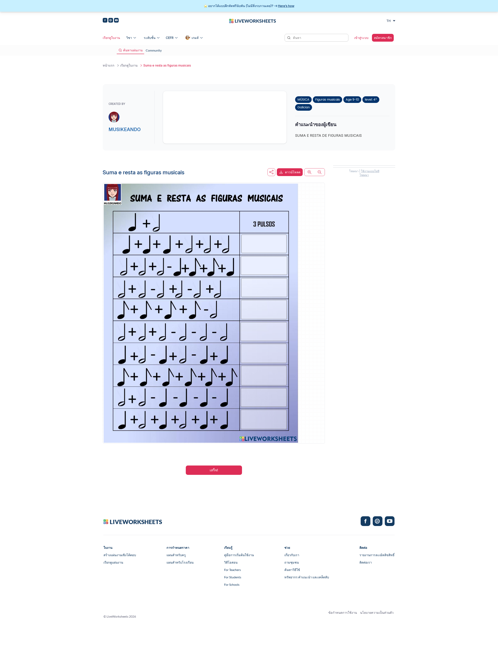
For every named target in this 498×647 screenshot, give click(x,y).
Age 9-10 (352, 99)
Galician (303, 107)
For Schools (231, 584)
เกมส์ (195, 38)
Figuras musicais (327, 99)
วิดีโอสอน (231, 562)
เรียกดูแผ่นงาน (113, 562)
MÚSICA (303, 99)
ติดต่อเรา (365, 562)
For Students (232, 577)
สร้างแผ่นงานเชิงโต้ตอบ (119, 555)
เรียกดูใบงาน (111, 38)
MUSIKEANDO (125, 129)
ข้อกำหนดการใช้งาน (342, 612)
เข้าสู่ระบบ (361, 38)
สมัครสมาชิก (383, 38)
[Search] (289, 37)
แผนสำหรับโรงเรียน (180, 562)
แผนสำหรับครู (176, 555)
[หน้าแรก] (252, 21)
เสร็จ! (214, 470)
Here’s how (286, 6)
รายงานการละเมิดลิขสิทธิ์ (377, 555)
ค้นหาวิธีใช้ (292, 570)
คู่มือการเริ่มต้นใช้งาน (239, 555)
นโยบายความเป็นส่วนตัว (377, 612)
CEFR (170, 38)
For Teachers (232, 570)
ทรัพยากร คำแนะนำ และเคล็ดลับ (306, 577)
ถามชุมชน (291, 562)
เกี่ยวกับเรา (291, 555)
